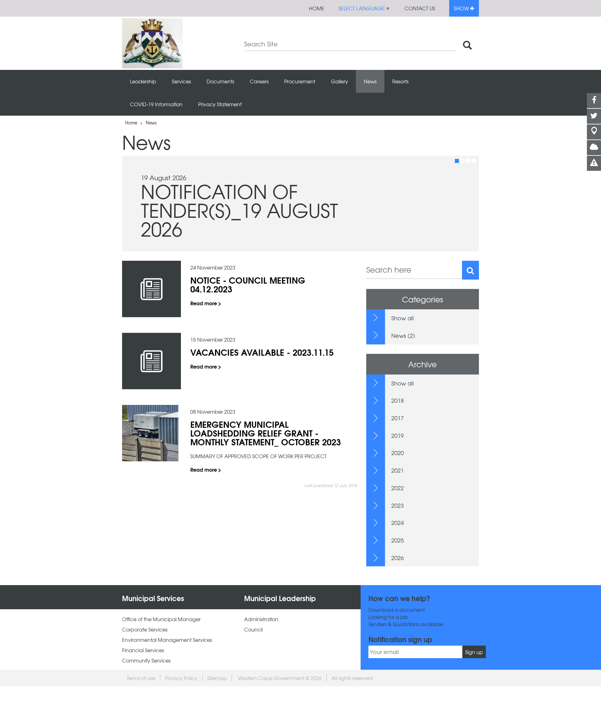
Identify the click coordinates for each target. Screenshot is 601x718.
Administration (261, 619)
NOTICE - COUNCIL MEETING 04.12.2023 (247, 284)
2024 (397, 522)
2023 (397, 505)
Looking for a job (388, 617)
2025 (397, 540)
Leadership (143, 81)
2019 (397, 435)
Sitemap (217, 678)
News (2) (403, 335)
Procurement (299, 81)
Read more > (205, 303)
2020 (397, 452)
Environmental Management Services (167, 639)
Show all (402, 318)
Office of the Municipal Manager (161, 619)
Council (253, 629)
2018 (397, 400)
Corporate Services (144, 629)
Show (462, 8)
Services (181, 81)
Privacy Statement (220, 104)
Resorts (400, 81)
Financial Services (143, 650)
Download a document (396, 609)
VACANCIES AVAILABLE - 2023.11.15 (262, 352)
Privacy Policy (181, 678)
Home (316, 8)
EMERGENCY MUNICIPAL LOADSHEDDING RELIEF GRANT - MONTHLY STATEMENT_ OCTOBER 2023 (265, 432)
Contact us (419, 8)
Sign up (474, 652)
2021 (397, 470)
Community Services (146, 660)
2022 (397, 488)
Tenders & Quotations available (405, 624)
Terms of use (141, 678)
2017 (397, 418)
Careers (259, 81)
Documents (220, 81)
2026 (397, 557)
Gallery (339, 81)
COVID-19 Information (156, 104)
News (370, 81)
